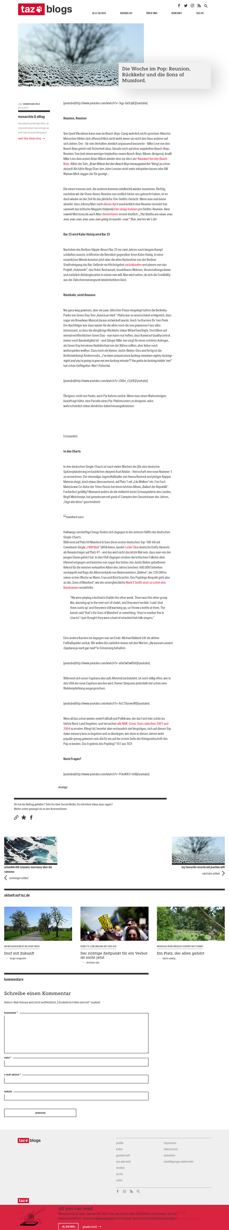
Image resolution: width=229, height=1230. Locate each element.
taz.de (200, 13)
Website (8, 1091)
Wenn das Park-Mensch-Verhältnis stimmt (180, 946)
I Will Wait (93, 547)
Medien (120, 1168)
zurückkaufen (133, 265)
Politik (119, 1143)
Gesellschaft (123, 1155)
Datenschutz (171, 1149)
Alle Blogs (99, 13)
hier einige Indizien (126, 209)
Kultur (119, 1149)
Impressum (170, 1143)
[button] (23, 817)
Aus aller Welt (123, 1161)
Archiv (119, 1174)
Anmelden (169, 1155)
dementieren (110, 214)
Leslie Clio (131, 547)
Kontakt (176, 13)
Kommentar (11, 1012)
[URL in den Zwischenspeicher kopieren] (16, 817)
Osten (119, 1180)
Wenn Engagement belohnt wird (22, 946)
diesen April (110, 204)
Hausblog (126, 13)
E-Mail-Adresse (12, 1074)
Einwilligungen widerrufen (178, 1161)
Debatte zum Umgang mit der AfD (98, 946)
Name (7, 1057)
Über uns (151, 13)
